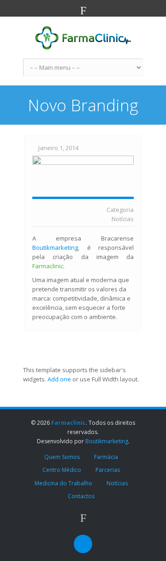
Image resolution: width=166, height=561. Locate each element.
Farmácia (106, 457)
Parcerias (107, 470)
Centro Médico (61, 470)
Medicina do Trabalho (63, 483)
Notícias (123, 219)
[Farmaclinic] (83, 38)
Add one (59, 379)
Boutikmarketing (55, 247)
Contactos (81, 496)
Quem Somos (62, 457)
